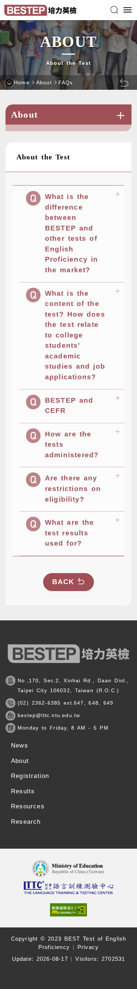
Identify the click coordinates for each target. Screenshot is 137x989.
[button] (114, 10)
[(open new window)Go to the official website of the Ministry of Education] (68, 868)
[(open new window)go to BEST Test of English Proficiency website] (68, 887)
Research (26, 821)
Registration (30, 775)
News (19, 745)
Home (22, 82)
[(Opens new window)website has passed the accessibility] (68, 909)
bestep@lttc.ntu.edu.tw (49, 715)
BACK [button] (63, 582)
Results (23, 791)
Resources (28, 806)
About (44, 82)
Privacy (88, 947)
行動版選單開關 (127, 10)
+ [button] (120, 115)
